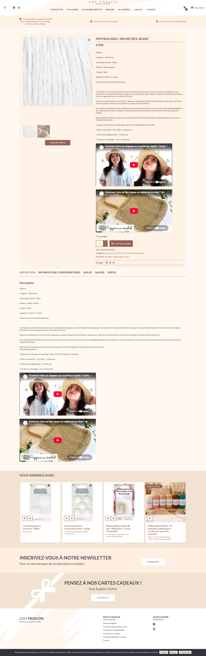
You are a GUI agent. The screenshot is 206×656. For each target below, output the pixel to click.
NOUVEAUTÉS (57, 9)
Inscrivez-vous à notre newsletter (173, 21)
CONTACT (138, 9)
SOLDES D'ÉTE (119, 253)
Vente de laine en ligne (135, 253)
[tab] (27, 272)
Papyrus (109, 253)
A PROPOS (151, 9)
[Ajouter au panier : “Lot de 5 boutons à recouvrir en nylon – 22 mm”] (66, 518)
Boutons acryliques (81, 532)
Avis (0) (87, 272)
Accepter (164, 652)
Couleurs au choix (153, 486)
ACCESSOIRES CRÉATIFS (92, 9)
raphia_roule (124, 257)
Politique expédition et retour (115, 637)
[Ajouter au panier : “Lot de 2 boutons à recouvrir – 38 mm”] (24, 518)
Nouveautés (27, 532)
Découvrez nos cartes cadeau (105, 21)
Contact (106, 640)
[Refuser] (203, 652)
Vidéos (112, 272)
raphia (115, 257)
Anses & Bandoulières (114, 536)
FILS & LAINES (72, 9)
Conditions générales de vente (115, 627)
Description (27, 272)
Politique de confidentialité (113, 630)
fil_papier (109, 257)
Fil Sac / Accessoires (155, 537)
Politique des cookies (111, 633)
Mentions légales (110, 623)
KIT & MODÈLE (124, 9)
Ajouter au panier (122, 244)
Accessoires (69, 532)
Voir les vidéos (57, 143)
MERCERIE (110, 9)
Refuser (173, 652)
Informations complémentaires (59, 272)
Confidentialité (185, 652)
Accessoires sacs (122, 534)
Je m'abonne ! (153, 562)
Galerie (100, 272)
